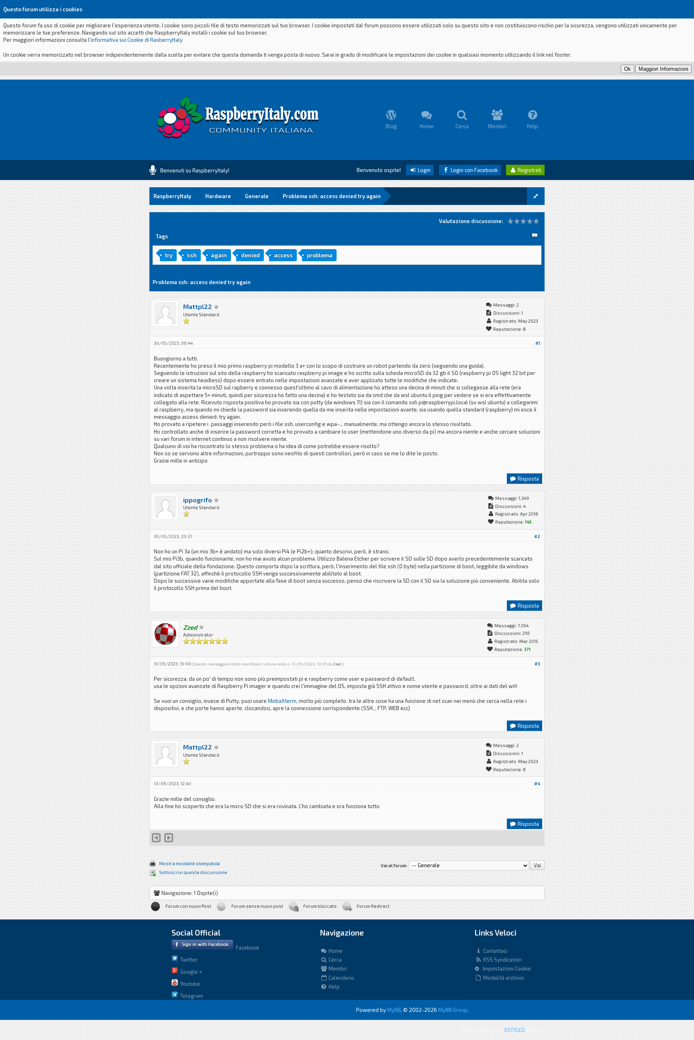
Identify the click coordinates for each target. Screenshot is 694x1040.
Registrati (528, 170)
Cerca (334, 959)
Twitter (188, 959)
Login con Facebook (473, 170)
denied (250, 255)
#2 (537, 536)
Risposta (527, 478)
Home (335, 951)
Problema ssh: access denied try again (332, 196)
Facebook (246, 947)
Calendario (340, 977)
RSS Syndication (502, 959)
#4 (537, 783)
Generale (257, 196)
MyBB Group (452, 1010)
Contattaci (494, 951)
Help (333, 986)
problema (320, 255)
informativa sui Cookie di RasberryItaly (137, 40)
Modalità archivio (503, 977)
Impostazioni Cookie (505, 968)
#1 (537, 343)
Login (423, 170)
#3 (537, 663)
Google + (190, 971)
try (169, 255)
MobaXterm (282, 701)
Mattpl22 (197, 306)
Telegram (190, 996)
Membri (337, 968)
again (219, 255)
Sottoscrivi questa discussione (193, 872)
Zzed (337, 663)
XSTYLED (514, 1030)
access (283, 255)
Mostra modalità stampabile (189, 863)
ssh (192, 255)
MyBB (394, 1010)
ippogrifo (197, 500)
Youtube (189, 984)
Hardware (218, 196)
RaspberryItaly (172, 196)
